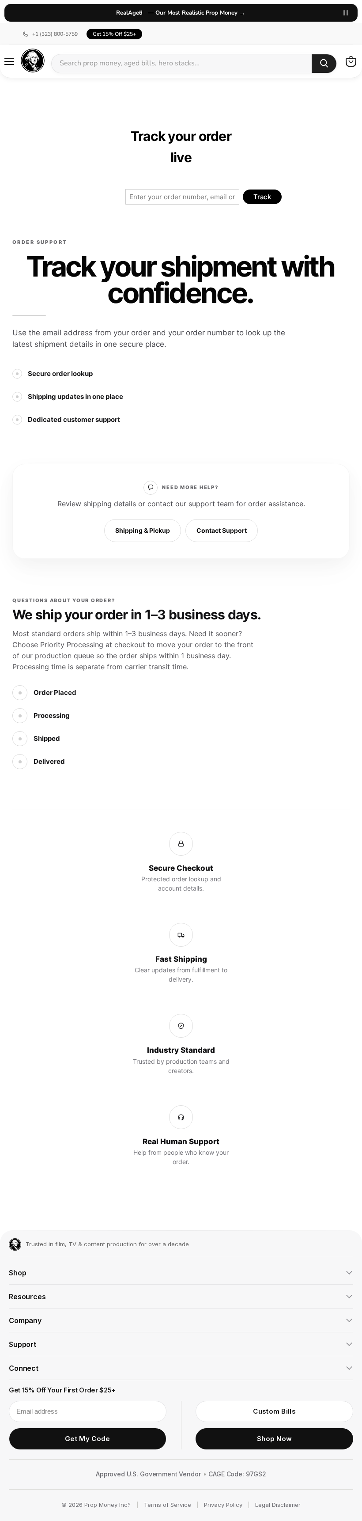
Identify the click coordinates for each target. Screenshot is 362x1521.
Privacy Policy (223, 1504)
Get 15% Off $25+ (114, 34)
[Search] (324, 63)
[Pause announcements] (345, 13)
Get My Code (87, 1438)
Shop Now (274, 1438)
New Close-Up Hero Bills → (181, 13)
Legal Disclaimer (278, 1504)
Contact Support (221, 530)
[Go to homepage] (15, 1244)
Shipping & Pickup (142, 530)
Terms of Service (167, 1504)
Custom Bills (274, 1411)
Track (262, 197)
